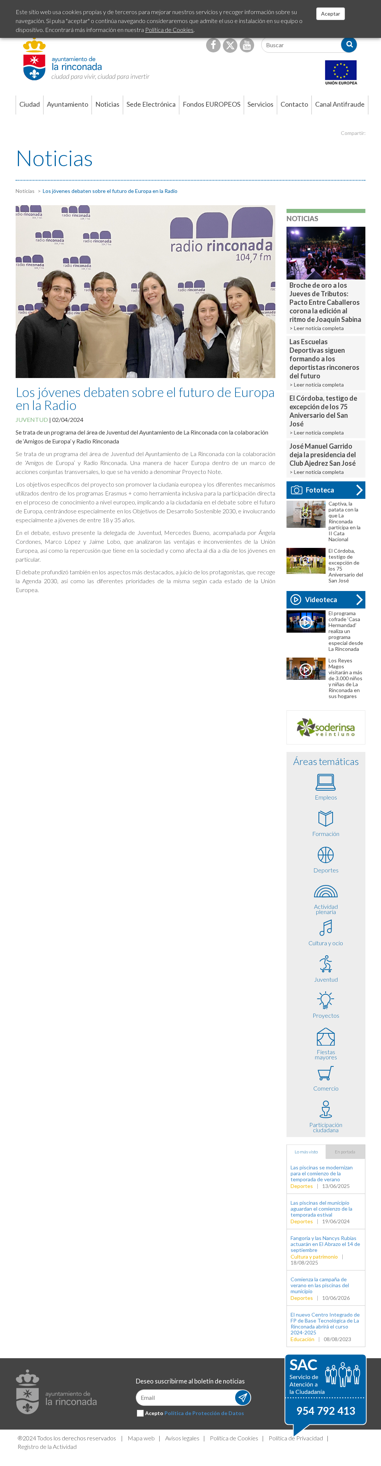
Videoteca (321, 599)
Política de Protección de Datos (204, 1413)
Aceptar (330, 13)
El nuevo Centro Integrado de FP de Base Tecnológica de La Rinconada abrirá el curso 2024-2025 (325, 1323)
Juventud (32, 419)
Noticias (25, 191)
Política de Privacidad (296, 1437)
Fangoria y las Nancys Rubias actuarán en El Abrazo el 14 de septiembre (325, 1244)
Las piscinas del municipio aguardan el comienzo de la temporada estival (321, 1208)
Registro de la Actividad (47, 1446)
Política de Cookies (234, 1437)
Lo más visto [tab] (306, 1152)
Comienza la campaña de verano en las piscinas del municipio (320, 1285)
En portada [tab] (345, 1152)
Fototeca (320, 490)
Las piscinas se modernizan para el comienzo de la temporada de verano (322, 1173)
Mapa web (141, 1437)
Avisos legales (182, 1437)
